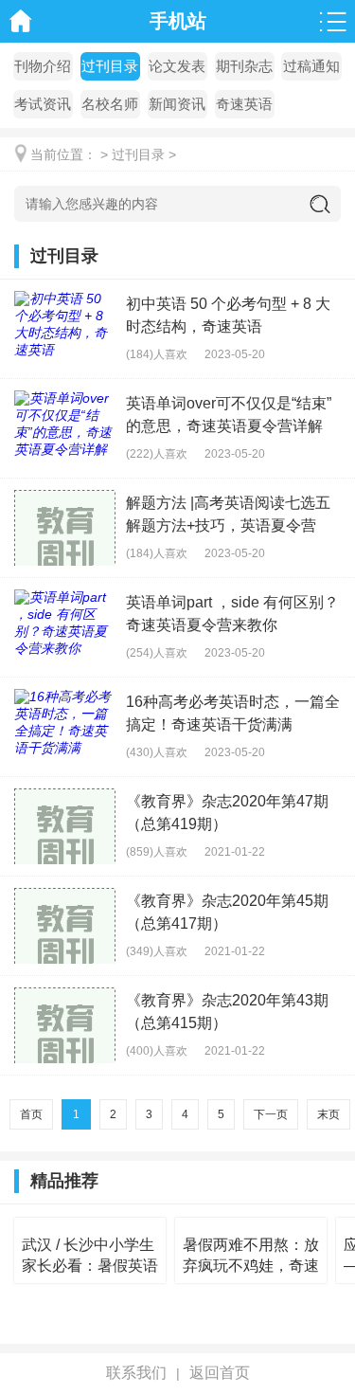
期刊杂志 (244, 66)
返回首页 (219, 1373)
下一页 (271, 1114)
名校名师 (109, 104)
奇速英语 (244, 104)
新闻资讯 (177, 104)
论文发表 (177, 66)
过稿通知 (311, 66)
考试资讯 (42, 104)
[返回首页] (21, 21)
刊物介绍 (42, 66)
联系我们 (136, 1373)
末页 (328, 1114)
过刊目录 (109, 66)
